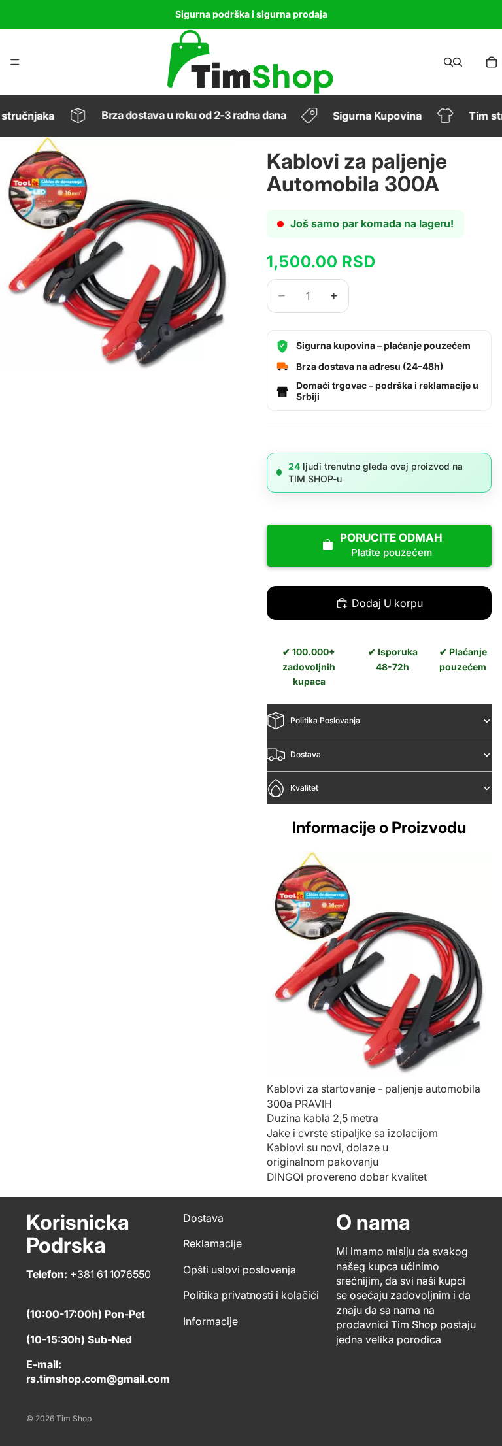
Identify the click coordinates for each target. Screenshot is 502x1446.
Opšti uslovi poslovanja (239, 1269)
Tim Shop (74, 1418)
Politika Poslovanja (325, 720)
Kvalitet (304, 788)
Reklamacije (212, 1244)
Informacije (210, 1321)
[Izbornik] (15, 62)
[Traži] (448, 62)
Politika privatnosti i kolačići (251, 1295)
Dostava (305, 754)
